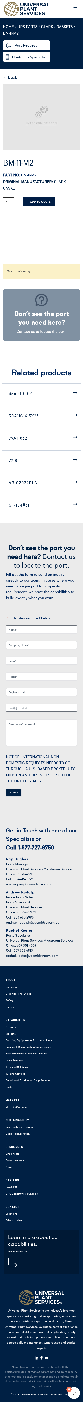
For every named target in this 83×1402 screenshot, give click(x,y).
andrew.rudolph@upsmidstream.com (34, 922)
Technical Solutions (17, 1067)
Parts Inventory (15, 1160)
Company (11, 986)
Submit (13, 792)
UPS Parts (28, 26)
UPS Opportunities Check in (22, 1193)
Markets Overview (16, 1107)
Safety (9, 1000)
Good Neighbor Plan (18, 1133)
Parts (9, 1086)
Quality (10, 1006)
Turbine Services (15, 1073)
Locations (11, 1213)
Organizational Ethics (18, 993)
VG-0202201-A (23, 482)
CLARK (47, 26)
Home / (9, 26)
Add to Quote (40, 201)
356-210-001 (21, 393)
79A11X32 (18, 438)
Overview (11, 1027)
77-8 (13, 460)
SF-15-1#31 (19, 505)
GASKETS (64, 26)
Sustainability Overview (19, 1126)
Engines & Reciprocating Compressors (28, 1046)
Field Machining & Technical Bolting (26, 1053)
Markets (11, 1033)
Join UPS (11, 1187)
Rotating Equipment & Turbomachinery (29, 1040)
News (9, 1167)
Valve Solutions (14, 1060)
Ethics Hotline (14, 1220)
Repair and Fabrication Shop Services (28, 1080)
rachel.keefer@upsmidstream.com (32, 955)
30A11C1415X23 (24, 416)
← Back (10, 77)
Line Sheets (12, 1153)
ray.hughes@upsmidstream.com (30, 884)
